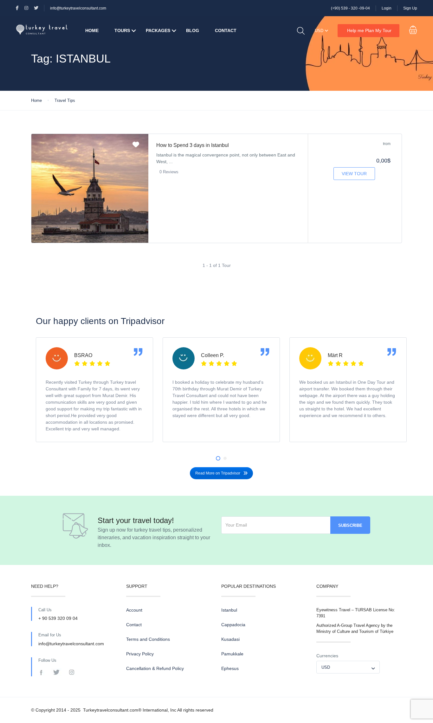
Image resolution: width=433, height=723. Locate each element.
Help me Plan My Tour (369, 30)
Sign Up (410, 8)
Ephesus (230, 668)
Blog (192, 30)
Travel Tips (65, 100)
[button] (218, 458)
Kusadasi (230, 639)
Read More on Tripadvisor (217, 473)
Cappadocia (233, 624)
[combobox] (348, 667)
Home (92, 30)
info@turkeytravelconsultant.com (78, 8)
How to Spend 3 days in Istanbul (192, 145)
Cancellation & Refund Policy (155, 668)
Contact (225, 30)
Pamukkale (232, 653)
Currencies (327, 655)
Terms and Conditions (148, 639)
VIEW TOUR (354, 173)
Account (134, 610)
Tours (122, 30)
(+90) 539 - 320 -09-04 (350, 8)
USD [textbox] (325, 667)
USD (320, 30)
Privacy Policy (140, 653)
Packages (158, 30)
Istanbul (229, 610)
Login (386, 8)
